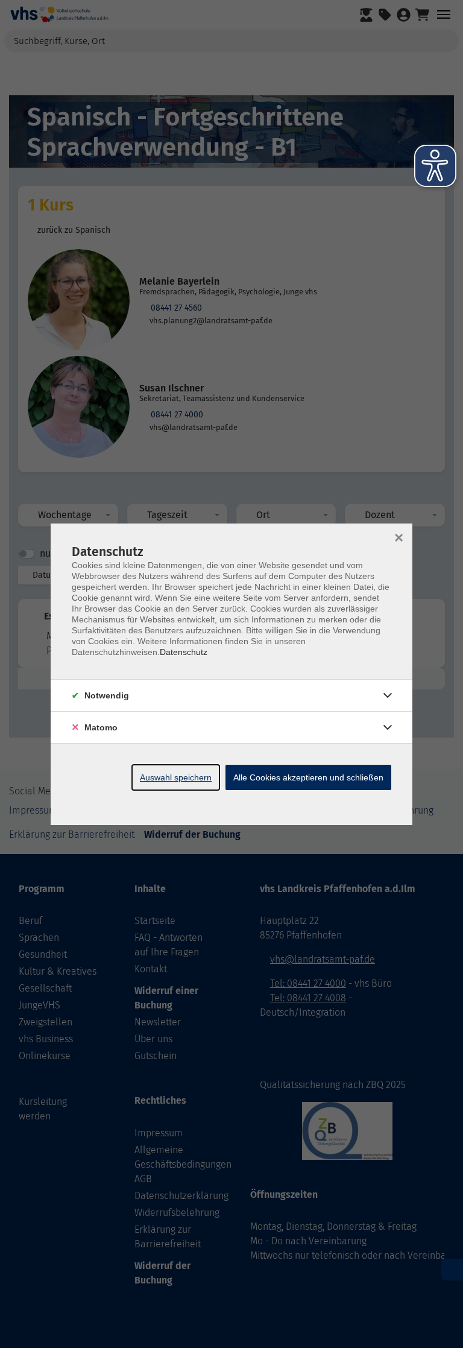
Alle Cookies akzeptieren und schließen (308, 777)
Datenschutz (183, 652)
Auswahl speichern (176, 777)
